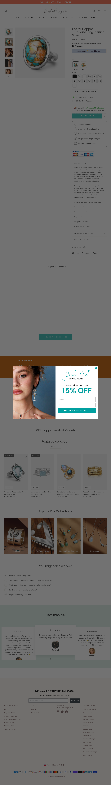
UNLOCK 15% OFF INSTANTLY (77, 410)
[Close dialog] (96, 368)
